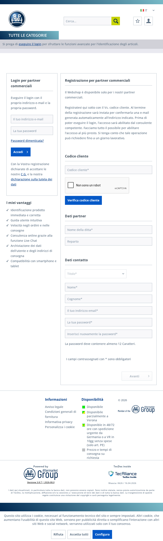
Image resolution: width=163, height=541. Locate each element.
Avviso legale (54, 407)
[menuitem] (92, 21)
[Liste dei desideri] (137, 21)
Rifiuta (58, 534)
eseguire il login (30, 44)
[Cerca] (115, 21)
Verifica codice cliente (83, 200)
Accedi (18, 152)
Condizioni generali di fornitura (60, 414)
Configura (102, 534)
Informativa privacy (58, 422)
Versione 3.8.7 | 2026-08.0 (41, 482)
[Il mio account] (148, 21)
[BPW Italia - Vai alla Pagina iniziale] (16, 19)
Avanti (134, 376)
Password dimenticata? (27, 141)
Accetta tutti (79, 534)
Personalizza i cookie (60, 427)
